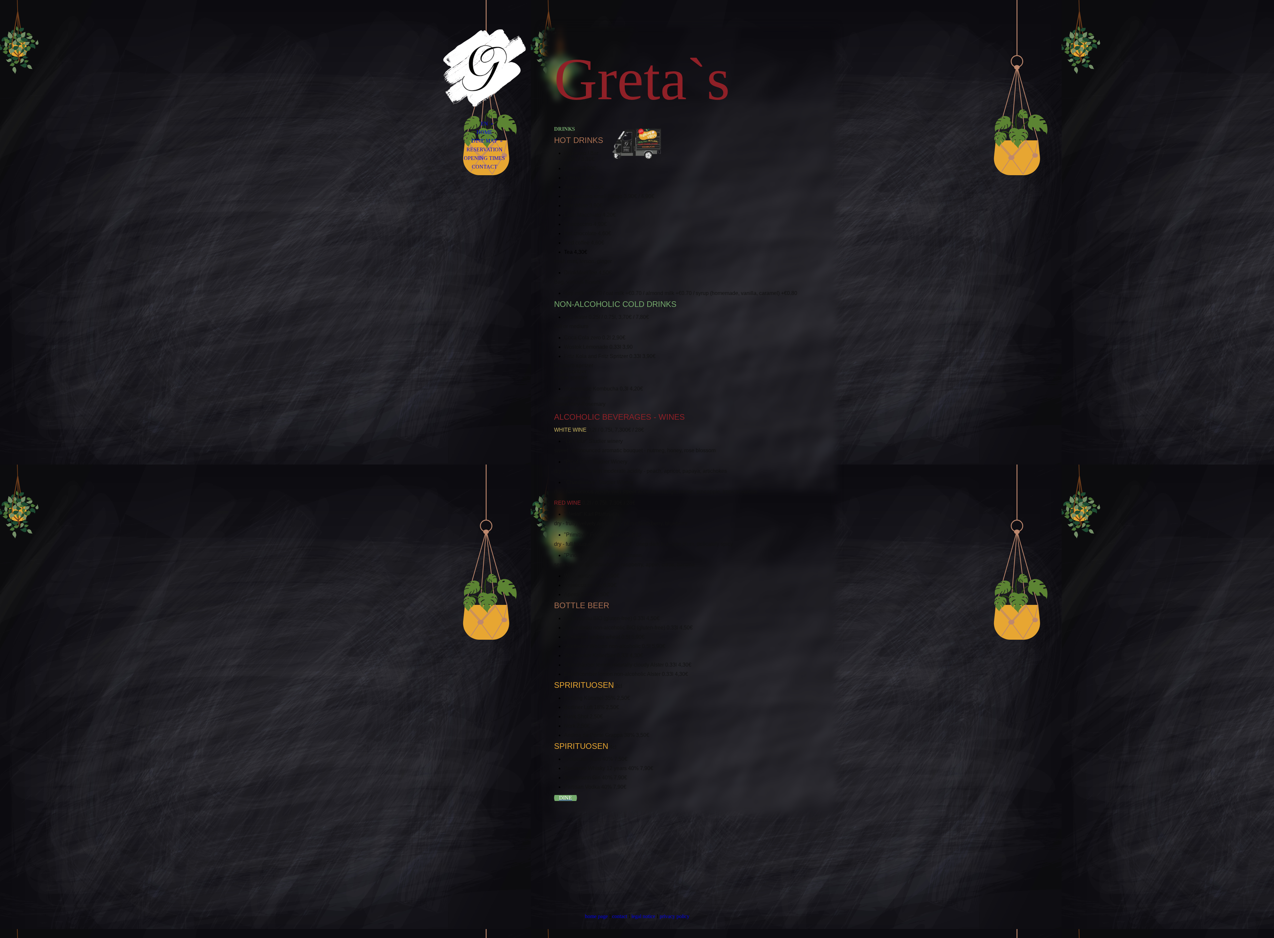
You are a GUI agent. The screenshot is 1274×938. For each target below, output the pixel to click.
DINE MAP (484, 141)
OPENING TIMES (484, 158)
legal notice (643, 916)
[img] (484, 68)
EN (484, 123)
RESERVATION (484, 149)
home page (596, 916)
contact (619, 916)
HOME (484, 132)
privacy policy (674, 916)
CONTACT (484, 167)
